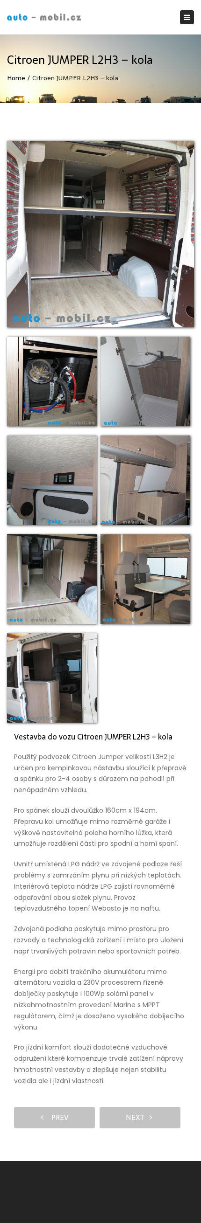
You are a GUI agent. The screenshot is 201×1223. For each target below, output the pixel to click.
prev (57, 1117)
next (138, 1117)
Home (16, 78)
